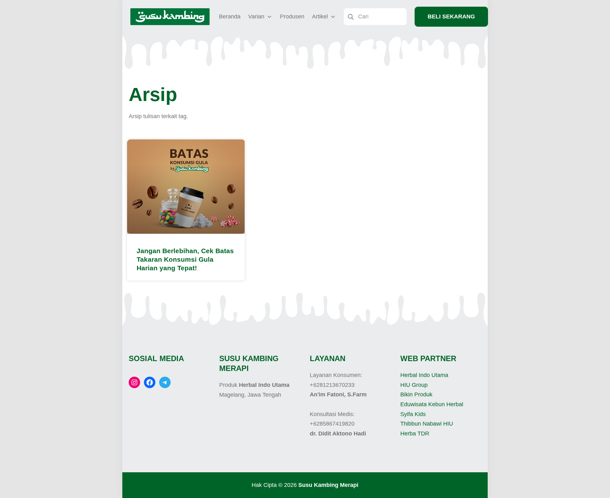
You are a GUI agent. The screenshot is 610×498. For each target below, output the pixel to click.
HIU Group (414, 385)
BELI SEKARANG (451, 16)
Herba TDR (414, 433)
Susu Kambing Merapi (328, 485)
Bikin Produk (416, 394)
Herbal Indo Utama (424, 375)
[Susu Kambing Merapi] (170, 16)
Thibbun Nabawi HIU (426, 424)
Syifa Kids (413, 414)
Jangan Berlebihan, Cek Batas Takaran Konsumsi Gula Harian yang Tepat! (185, 259)
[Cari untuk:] (375, 16)
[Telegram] (165, 382)
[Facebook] (149, 382)
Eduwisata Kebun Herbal (431, 404)
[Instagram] (134, 382)
